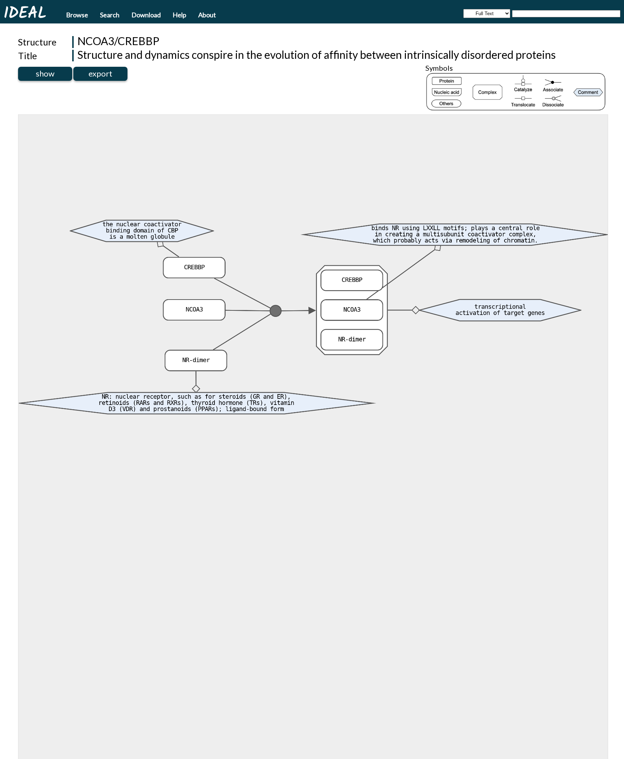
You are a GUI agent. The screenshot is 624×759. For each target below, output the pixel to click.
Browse (77, 14)
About (207, 14)
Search (110, 14)
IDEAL (25, 13)
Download (146, 14)
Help (179, 14)
